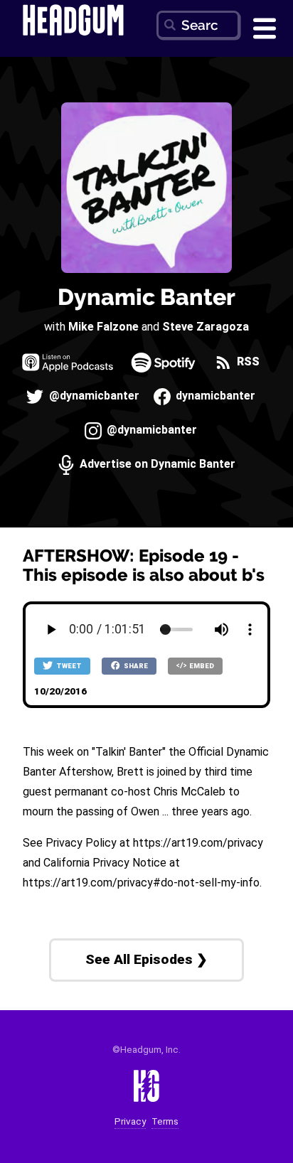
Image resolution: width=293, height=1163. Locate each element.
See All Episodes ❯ (146, 959)
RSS (247, 362)
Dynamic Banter (146, 297)
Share (135, 666)
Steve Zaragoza (205, 326)
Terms (165, 1121)
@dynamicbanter (92, 396)
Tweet (68, 666)
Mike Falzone (103, 326)
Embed (201, 666)
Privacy (130, 1121)
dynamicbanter (214, 396)
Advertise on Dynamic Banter (156, 464)
